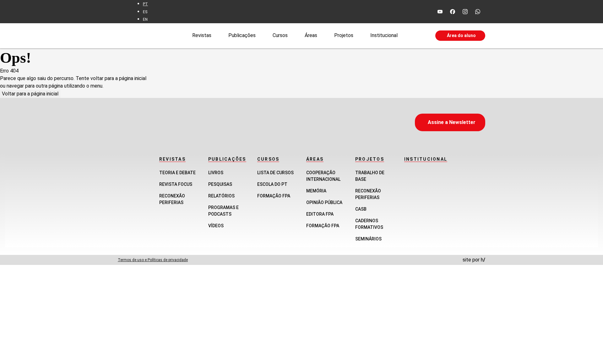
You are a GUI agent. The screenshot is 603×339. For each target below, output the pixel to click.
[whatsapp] (477, 11)
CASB (361, 209)
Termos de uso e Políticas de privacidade (153, 260)
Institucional (384, 35)
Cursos (280, 35)
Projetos (343, 35)
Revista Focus (175, 184)
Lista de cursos (275, 172)
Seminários (368, 238)
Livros (215, 172)
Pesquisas (220, 184)
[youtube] (440, 11)
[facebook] (452, 11)
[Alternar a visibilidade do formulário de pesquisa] (416, 36)
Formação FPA (273, 195)
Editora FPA (320, 214)
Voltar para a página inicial (30, 94)
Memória (316, 190)
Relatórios (221, 195)
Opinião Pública (324, 202)
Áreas (311, 35)
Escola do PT (272, 184)
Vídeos (216, 225)
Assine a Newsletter (451, 122)
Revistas (201, 35)
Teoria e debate (177, 172)
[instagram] (465, 11)
